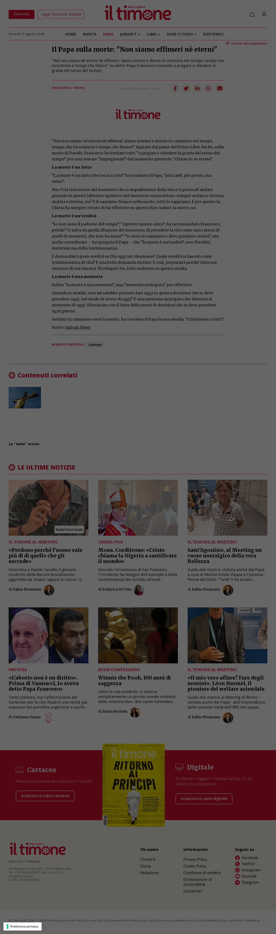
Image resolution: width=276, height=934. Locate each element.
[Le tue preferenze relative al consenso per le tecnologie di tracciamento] (22, 926)
